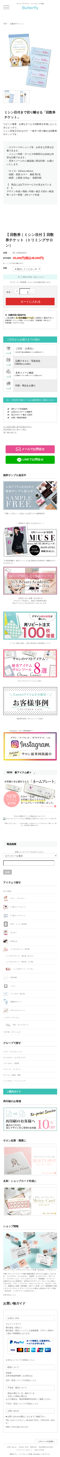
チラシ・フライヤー (17, 898)
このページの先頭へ (46, 1441)
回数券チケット (17, 24)
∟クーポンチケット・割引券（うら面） (20, 962)
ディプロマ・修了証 (17, 994)
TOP (5, 24)
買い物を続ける (10, 432)
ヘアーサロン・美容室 (11, 1063)
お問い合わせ (12, 1447)
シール (12, 986)
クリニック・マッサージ (12, 1069)
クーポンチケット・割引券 (20, 949)
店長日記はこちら (9, 1295)
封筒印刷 (13, 977)
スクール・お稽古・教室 (12, 1075)
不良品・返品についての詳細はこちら (22, 1403)
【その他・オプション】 (12, 1032)
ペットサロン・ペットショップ (14, 1081)
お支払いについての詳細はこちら (20, 1360)
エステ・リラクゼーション (12, 1052)
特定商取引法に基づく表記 (14, 430)
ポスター (13, 933)
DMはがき (14, 941)
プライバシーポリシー (24, 1450)
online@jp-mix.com (19, 1427)
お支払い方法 (23, 1447)
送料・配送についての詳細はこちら (21, 1380)
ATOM (41, 1450)
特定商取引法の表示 (46, 1447)
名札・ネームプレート (20, 1024)
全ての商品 (7, 891)
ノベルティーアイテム (11, 1017)
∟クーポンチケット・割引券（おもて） (20, 956)
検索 (7, 872)
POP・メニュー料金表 (18, 924)
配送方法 (33, 1447)
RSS (36, 1450)
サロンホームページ (17, 1010)
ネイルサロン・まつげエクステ (14, 1057)
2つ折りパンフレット (18, 915)
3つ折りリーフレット (18, 907)
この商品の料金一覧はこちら (31, 277)
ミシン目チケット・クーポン (23, 969)
